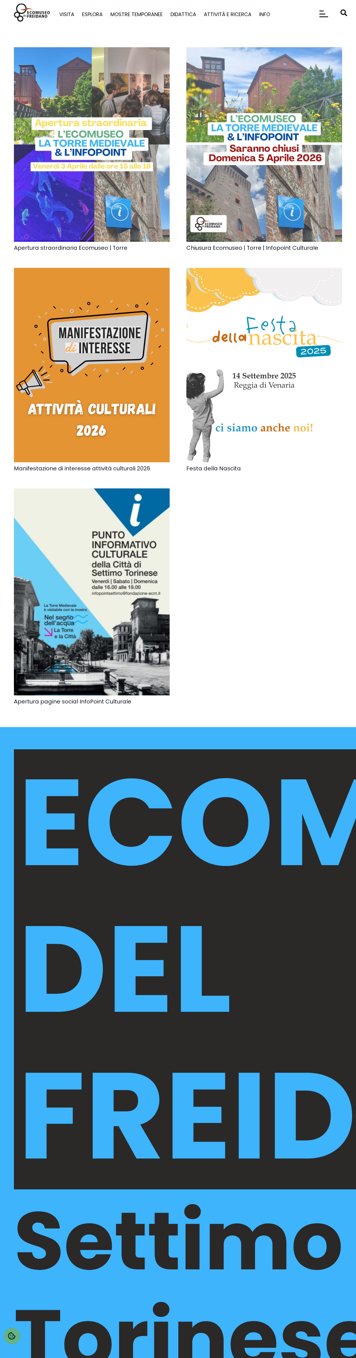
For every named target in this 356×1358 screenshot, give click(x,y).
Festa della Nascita (213, 468)
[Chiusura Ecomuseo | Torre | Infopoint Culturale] (264, 51)
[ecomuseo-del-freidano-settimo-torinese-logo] (32, 13)
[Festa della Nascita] (264, 271)
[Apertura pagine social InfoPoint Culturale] (92, 492)
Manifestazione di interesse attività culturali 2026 (82, 468)
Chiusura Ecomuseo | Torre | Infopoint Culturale (252, 248)
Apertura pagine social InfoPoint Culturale (72, 701)
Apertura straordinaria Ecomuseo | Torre (70, 248)
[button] (77, 14)
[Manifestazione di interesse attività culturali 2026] (92, 271)
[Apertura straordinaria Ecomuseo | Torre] (92, 51)
